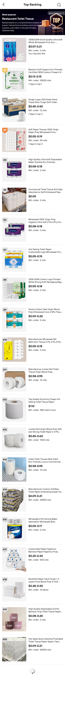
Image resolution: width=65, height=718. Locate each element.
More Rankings (55, 13)
